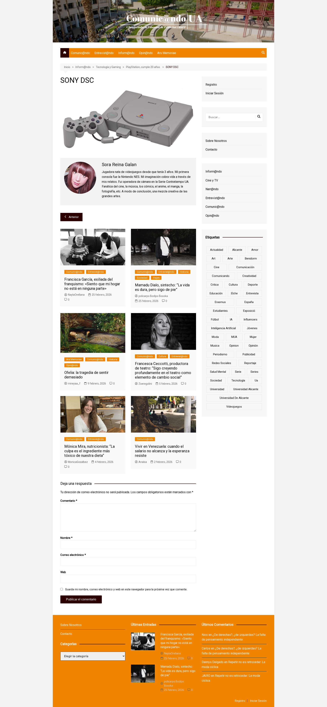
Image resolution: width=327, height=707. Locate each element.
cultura (233, 284)
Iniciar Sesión (214, 93)
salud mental (218, 371)
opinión (253, 345)
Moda (215, 337)
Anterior (74, 217)
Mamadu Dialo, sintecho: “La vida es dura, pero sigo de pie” (162, 287)
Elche (234, 293)
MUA (234, 337)
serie (238, 371)
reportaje (250, 363)
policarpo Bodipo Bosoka (153, 296)
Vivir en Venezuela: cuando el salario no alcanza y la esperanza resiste (162, 451)
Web (63, 572)
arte (230, 258)
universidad (217, 389)
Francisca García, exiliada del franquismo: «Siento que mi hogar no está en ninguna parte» (92, 284)
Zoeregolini (145, 383)
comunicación (245, 267)
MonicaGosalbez (78, 461)
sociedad (216, 380)
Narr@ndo (212, 189)
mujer (253, 337)
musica (214, 345)
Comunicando (220, 276)
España (249, 302)
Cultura (162, 356)
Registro (211, 84)
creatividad (249, 276)
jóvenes (252, 328)
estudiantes (220, 310)
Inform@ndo (126, 53)
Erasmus (220, 302)
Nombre (66, 538)
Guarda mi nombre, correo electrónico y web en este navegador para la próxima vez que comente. (126, 589)
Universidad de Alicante (234, 398)
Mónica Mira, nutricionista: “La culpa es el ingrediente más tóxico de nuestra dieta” (89, 451)
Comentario (68, 500)
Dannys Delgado (212, 662)
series (254, 371)
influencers (250, 319)
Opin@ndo (146, 53)
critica (215, 284)
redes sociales (221, 363)
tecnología (238, 380)
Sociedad (142, 277)
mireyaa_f (74, 383)
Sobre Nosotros (216, 141)
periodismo (220, 354)
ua (256, 380)
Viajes (156, 277)
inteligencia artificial (223, 328)
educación (216, 293)
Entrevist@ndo (104, 53)
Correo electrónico (73, 555)
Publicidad (249, 354)
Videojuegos (234, 406)
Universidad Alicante (245, 389)
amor (254, 250)
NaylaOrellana (76, 294)
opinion (234, 345)
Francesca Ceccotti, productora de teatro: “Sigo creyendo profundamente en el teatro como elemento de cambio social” (163, 370)
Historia (184, 271)
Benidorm (251, 258)
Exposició (249, 310)
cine (216, 267)
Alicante (237, 250)
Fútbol (215, 319)
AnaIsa (143, 461)
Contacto (211, 149)
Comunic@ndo (80, 53)
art (213, 258)
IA (231, 319)
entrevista (252, 293)
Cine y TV (212, 180)
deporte (253, 284)
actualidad (216, 250)
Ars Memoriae (166, 53)
